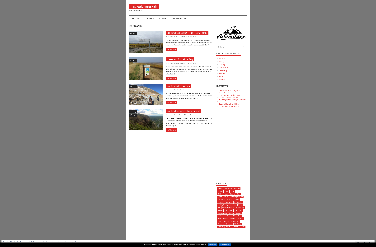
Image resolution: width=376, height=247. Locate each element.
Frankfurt (221, 202)
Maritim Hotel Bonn (225, 93)
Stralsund (229, 224)
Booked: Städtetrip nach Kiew (229, 104)
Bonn (232, 191)
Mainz (229, 216)
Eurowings (221, 199)
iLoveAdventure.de (144, 7)
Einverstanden (212, 244)
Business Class (235, 194)
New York (233, 218)
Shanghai (221, 224)
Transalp (221, 227)
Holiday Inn (238, 202)
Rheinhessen (235, 221)
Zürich (242, 227)
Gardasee (229, 202)
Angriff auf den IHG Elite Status (229, 95)
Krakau (220, 210)
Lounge (238, 213)
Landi (194, 36)
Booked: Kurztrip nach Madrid (229, 106)
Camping (222, 65)
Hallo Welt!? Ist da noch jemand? (230, 91)
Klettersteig (223, 71)
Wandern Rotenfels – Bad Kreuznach (183, 111)
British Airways (223, 194)
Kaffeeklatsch (223, 68)
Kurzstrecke (229, 210)
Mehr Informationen (225, 244)
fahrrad (229, 199)
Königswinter (222, 213)
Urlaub (228, 227)
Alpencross (228, 188)
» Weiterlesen (171, 49)
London (231, 213)
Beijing (220, 191)
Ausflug (133, 112)
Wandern (133, 33)
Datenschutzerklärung (179, 19)
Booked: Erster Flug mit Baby (228, 97)
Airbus (220, 188)
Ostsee (240, 218)
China (220, 197)
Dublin (226, 197)
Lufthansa (221, 216)
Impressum (135, 19)
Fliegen (236, 199)
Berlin (227, 191)
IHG (219, 207)
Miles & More (237, 216)
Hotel (240, 205)
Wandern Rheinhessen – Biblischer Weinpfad (187, 33)
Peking (220, 221)
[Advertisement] (231, 145)
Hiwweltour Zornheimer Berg (180, 59)
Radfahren (222, 74)
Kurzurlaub (238, 210)
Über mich (162, 19)
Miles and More (223, 218)
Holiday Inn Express (224, 205)
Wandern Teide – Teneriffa (178, 86)
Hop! (234, 205)
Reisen (221, 77)
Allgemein (222, 59)
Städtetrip (237, 224)
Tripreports (148, 19)
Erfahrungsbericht (236, 197)
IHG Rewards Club (228, 207)
